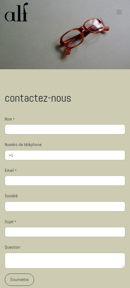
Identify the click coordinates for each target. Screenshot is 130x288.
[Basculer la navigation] (119, 12)
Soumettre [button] (19, 279)
